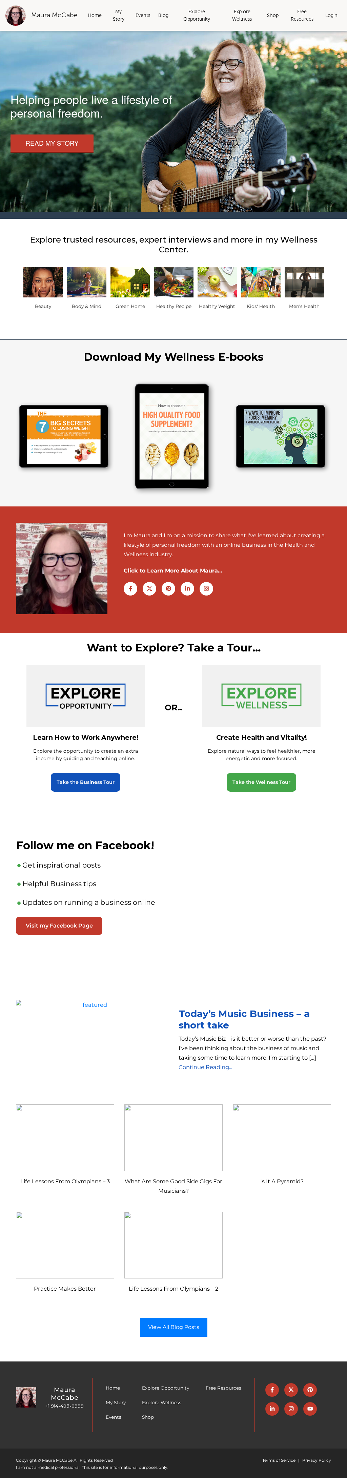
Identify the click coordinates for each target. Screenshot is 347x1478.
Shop (273, 15)
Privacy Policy (316, 1460)
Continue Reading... (205, 1067)
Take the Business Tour (86, 782)
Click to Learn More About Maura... (173, 570)
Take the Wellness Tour (261, 782)
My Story (118, 15)
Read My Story (52, 142)
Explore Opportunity (196, 15)
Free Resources (302, 15)
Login (331, 15)
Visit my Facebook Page (59, 925)
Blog (163, 15)
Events (143, 15)
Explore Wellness (242, 15)
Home (95, 15)
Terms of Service (278, 1460)
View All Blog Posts (173, 1327)
